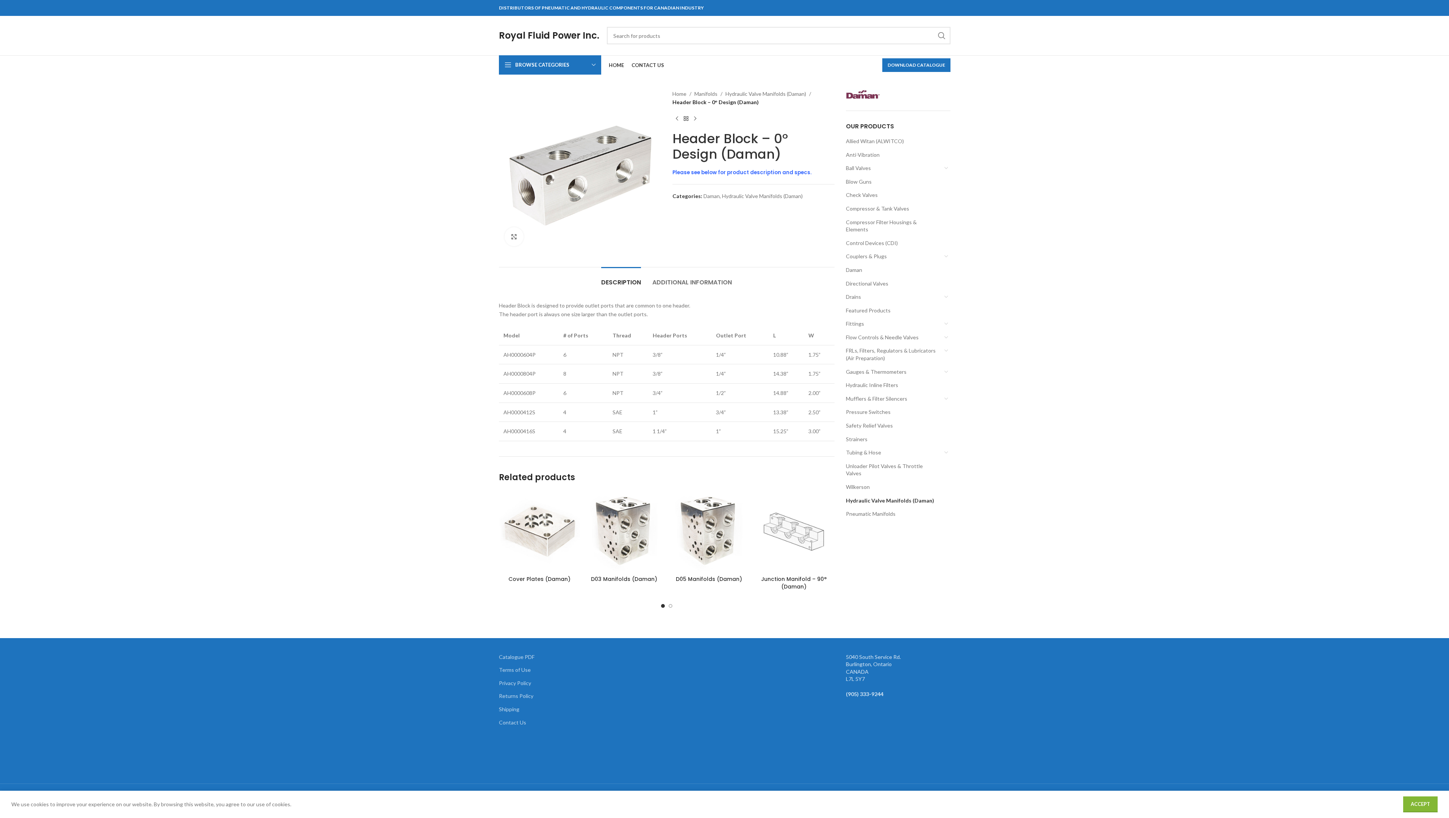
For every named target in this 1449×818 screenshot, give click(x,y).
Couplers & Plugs (866, 256)
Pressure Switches (868, 412)
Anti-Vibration (863, 154)
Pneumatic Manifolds (871, 513)
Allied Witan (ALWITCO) (875, 141)
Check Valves (862, 195)
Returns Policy (516, 696)
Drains (853, 296)
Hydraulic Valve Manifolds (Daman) (765, 94)
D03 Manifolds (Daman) (624, 579)
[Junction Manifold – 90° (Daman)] (794, 531)
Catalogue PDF (517, 657)
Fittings (855, 323)
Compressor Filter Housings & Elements (881, 226)
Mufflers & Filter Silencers (876, 398)
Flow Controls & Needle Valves (882, 337)
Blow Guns (859, 181)
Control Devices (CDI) (872, 243)
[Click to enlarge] (514, 236)
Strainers (857, 439)
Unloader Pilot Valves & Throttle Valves (884, 470)
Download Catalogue (916, 65)
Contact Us (512, 722)
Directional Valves (867, 283)
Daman (711, 196)
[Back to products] (686, 118)
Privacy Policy (515, 683)
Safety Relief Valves (869, 425)
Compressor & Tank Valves (877, 208)
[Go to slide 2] (670, 606)
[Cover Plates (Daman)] (539, 531)
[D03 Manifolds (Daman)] (624, 531)
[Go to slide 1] (663, 606)
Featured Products (868, 310)
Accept (1420, 804)
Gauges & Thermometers (876, 371)
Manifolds (705, 94)
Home (679, 94)
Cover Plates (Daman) (539, 579)
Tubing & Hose (863, 452)
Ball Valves (858, 168)
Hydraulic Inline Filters (872, 385)
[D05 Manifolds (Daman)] (709, 531)
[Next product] (695, 118)
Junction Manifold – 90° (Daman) (794, 582)
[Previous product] (677, 118)
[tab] (621, 278)
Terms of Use (515, 670)
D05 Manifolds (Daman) (709, 579)
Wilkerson (858, 487)
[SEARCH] (941, 35)
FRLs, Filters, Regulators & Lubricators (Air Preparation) (891, 354)
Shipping (509, 709)
